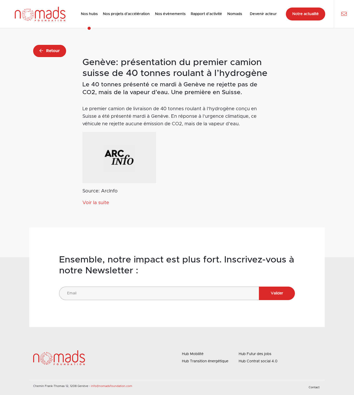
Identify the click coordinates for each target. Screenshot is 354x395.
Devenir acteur (263, 14)
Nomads (234, 14)
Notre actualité (305, 14)
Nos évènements (170, 14)
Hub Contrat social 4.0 (258, 361)
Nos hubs (89, 14)
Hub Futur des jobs (255, 354)
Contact (314, 387)
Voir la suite (95, 202)
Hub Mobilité (192, 354)
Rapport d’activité (206, 14)
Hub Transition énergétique (205, 361)
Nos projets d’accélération (126, 14)
